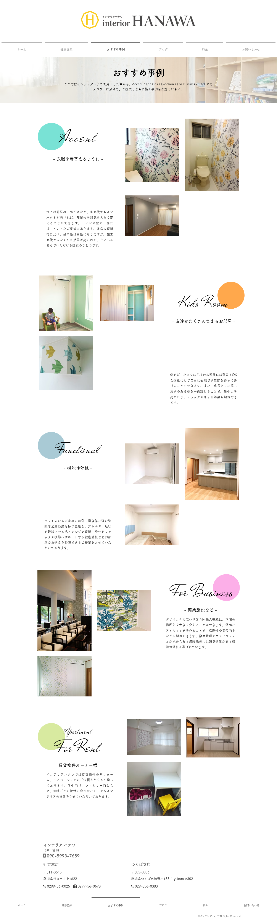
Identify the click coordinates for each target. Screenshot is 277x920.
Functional (78, 449)
